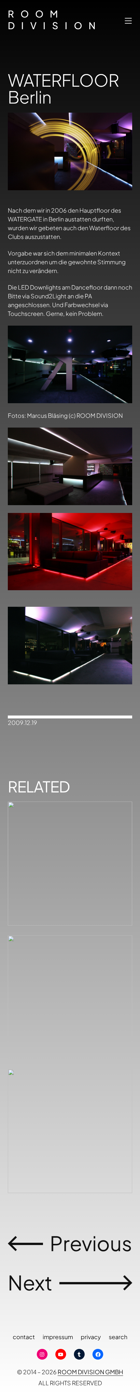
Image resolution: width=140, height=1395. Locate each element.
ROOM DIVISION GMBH (90, 1372)
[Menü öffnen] (128, 21)
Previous (91, 1243)
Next (30, 1282)
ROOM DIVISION (55, 19)
